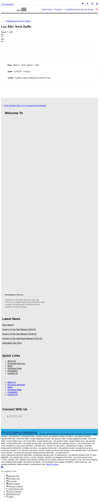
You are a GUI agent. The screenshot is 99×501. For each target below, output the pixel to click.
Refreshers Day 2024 (12, 343)
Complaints (12, 371)
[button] (25, 378)
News (10, 366)
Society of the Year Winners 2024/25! (19, 334)
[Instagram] (16, 416)
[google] (92, 3)
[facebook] (87, 3)
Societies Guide (14, 368)
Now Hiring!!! (8, 325)
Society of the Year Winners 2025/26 (19, 329)
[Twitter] (7, 416)
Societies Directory (16, 363)
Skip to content (52, 464)
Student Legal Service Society (18, 21)
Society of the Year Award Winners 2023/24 (22, 338)
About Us (11, 361)
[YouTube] (10, 416)
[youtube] (97, 3)
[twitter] (83, 3)
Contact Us (12, 373)
